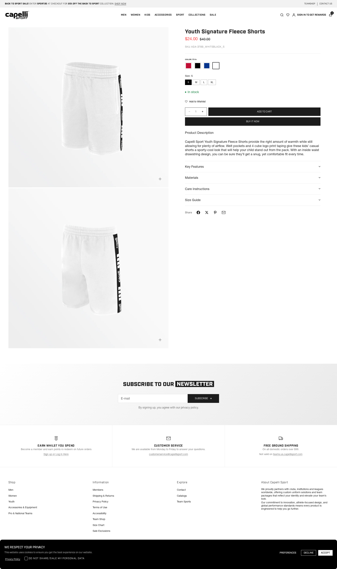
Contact (181, 489)
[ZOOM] (160, 178)
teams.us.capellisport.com (287, 454)
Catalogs (182, 495)
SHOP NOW (120, 3)
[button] (195, 101)
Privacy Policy (100, 501)
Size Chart (98, 525)
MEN (124, 15)
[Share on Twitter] (207, 212)
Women (12, 495)
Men (10, 489)
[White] (215, 65)
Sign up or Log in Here (56, 454)
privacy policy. (190, 407)
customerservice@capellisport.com (168, 454)
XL (212, 82)
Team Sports (184, 501)
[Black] (197, 65)
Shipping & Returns (103, 495)
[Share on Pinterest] (215, 212)
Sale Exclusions (101, 530)
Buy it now (252, 121)
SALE (213, 15)
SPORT (180, 15)
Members (98, 489)
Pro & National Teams (20, 513)
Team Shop (99, 519)
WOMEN (135, 15)
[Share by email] (224, 212)
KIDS (147, 15)
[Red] (188, 65)
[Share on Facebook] (198, 212)
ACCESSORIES (163, 15)
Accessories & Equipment (22, 507)
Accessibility (99, 513)
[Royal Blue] (206, 65)
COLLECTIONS (197, 15)
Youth (11, 501)
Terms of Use (100, 507)
